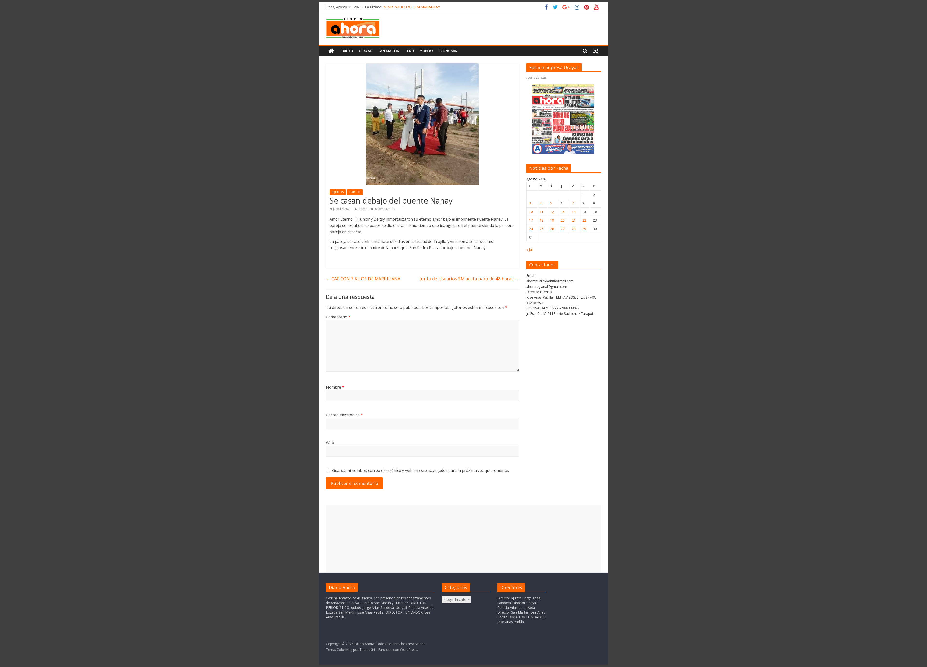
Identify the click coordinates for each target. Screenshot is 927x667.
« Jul (529, 249)
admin (363, 209)
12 (552, 211)
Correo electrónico (344, 415)
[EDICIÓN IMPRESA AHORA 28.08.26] (563, 153)
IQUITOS (338, 192)
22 (584, 220)
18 (541, 220)
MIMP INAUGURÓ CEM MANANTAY (411, 7)
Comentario (338, 317)
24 (531, 228)
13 (563, 211)
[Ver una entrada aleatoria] (595, 51)
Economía (448, 51)
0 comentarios (384, 209)
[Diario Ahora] (331, 51)
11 (541, 211)
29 (584, 228)
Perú (409, 51)
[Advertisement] (463, 538)
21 (574, 220)
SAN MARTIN (389, 51)
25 (541, 228)
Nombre (335, 387)
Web (330, 442)
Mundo (426, 51)
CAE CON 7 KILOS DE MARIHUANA (363, 278)
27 (563, 228)
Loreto (346, 51)
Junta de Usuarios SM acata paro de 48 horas (469, 278)
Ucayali (365, 51)
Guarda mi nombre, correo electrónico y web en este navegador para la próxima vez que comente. (420, 470)
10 (531, 211)
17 (531, 220)
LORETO (354, 192)
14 (574, 211)
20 (563, 220)
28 (574, 228)
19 (552, 220)
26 (552, 228)
